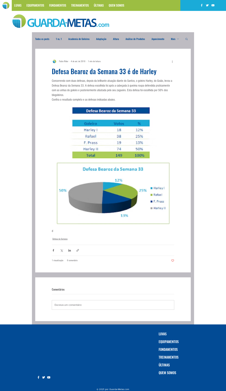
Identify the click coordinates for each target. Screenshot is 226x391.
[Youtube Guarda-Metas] (213, 5)
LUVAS (163, 333)
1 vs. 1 (59, 38)
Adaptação (101, 38)
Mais (173, 38)
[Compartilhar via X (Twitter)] (61, 250)
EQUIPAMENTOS (169, 341)
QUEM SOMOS (167, 372)
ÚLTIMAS (164, 364)
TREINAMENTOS (169, 357)
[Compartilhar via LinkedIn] (69, 250)
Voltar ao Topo (5, 376)
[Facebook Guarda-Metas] (201, 5)
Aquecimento (158, 38)
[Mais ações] (172, 61)
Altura (116, 38)
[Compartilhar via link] (77, 250)
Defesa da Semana (60, 239)
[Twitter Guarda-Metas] (207, 5)
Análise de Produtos (135, 38)
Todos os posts (42, 38)
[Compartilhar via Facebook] (53, 250)
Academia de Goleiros (79, 38)
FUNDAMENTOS (168, 349)
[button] (186, 38)
